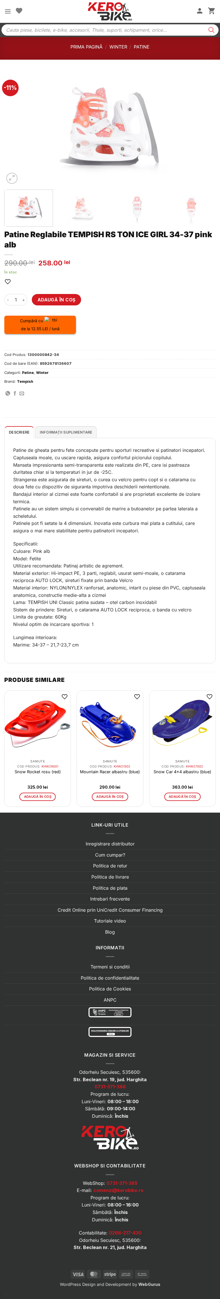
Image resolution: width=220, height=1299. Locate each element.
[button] (7, 11)
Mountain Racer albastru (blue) (110, 771)
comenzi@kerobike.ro (118, 1190)
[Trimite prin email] (21, 393)
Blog (110, 932)
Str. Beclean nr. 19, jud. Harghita (110, 1079)
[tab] (19, 432)
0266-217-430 (125, 1233)
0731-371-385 (122, 1183)
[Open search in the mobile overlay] (110, 30)
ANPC (110, 1000)
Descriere (19, 432)
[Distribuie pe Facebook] (15, 393)
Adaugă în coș (57, 300)
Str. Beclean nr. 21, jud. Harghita (110, 1247)
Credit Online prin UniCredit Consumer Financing (110, 910)
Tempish (25, 381)
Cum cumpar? (110, 855)
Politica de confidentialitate (110, 978)
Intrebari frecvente (110, 899)
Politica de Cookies (110, 989)
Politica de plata (110, 888)
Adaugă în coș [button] (38, 797)
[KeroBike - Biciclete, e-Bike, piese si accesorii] (110, 11)
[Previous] (16, 128)
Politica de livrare (110, 877)
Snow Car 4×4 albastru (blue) (182, 771)
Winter (118, 47)
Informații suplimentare (66, 432)
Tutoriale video (110, 921)
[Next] (204, 128)
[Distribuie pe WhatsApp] (7, 393)
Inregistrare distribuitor (110, 844)
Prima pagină (86, 47)
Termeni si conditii (110, 967)
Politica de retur (110, 866)
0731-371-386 (110, 1086)
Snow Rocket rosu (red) (38, 771)
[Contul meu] (200, 11)
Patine (142, 47)
